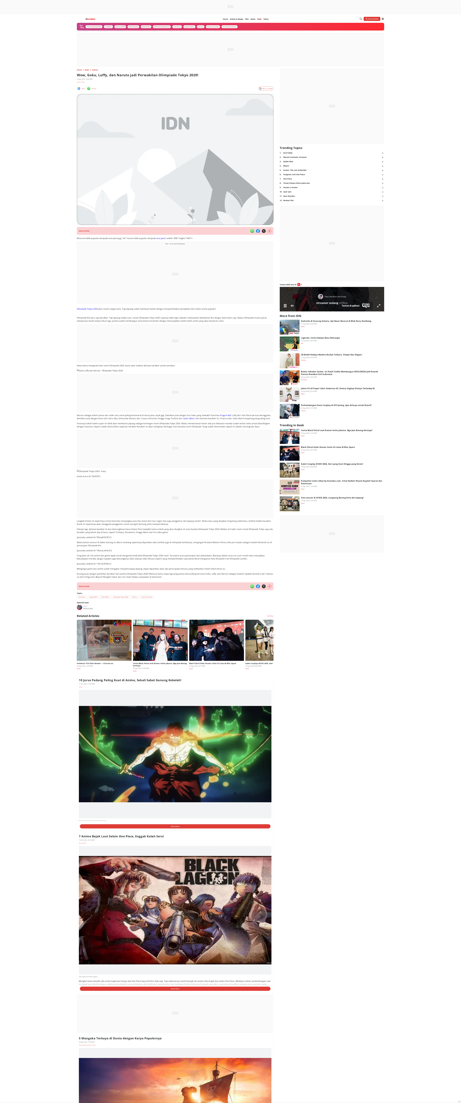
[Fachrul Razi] (79, 607)
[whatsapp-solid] (252, 231)
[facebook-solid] (258, 231)
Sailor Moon (188, 418)
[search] (360, 18)
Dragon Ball (225, 415)
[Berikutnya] (274, 634)
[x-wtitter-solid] (264, 231)
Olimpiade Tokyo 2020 (87, 309)
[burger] (382, 19)
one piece (161, 238)
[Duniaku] (90, 19)
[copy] (270, 231)
